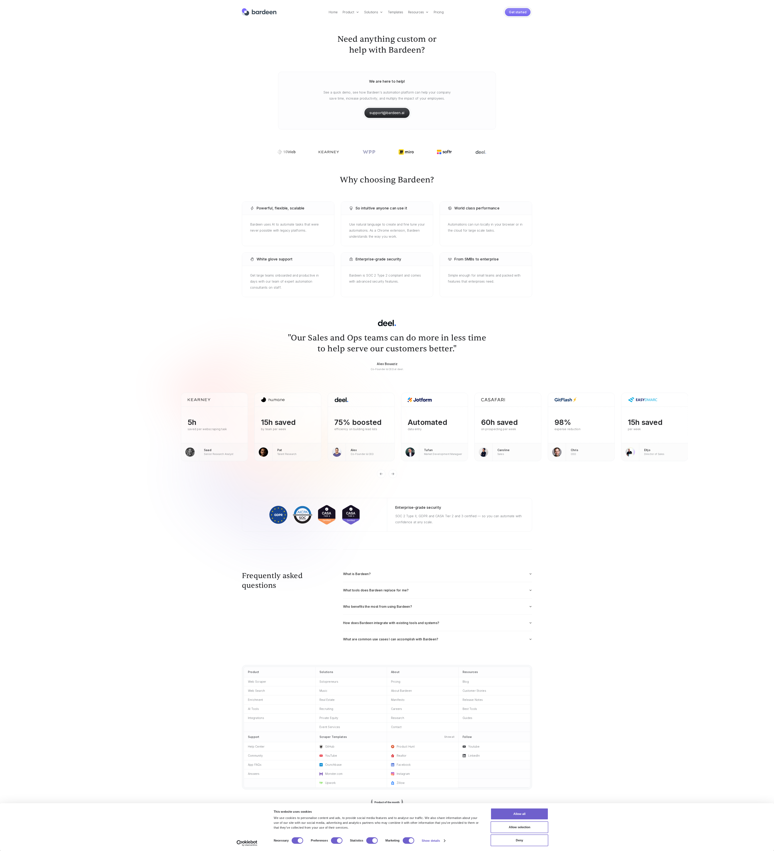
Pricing (439, 12)
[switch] (336, 840)
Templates (395, 12)
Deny (519, 840)
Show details (431, 840)
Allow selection (519, 827)
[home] (259, 12)
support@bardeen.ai (386, 113)
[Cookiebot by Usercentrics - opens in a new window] (247, 843)
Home (333, 12)
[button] (351, 12)
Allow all (519, 814)
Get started (517, 12)
